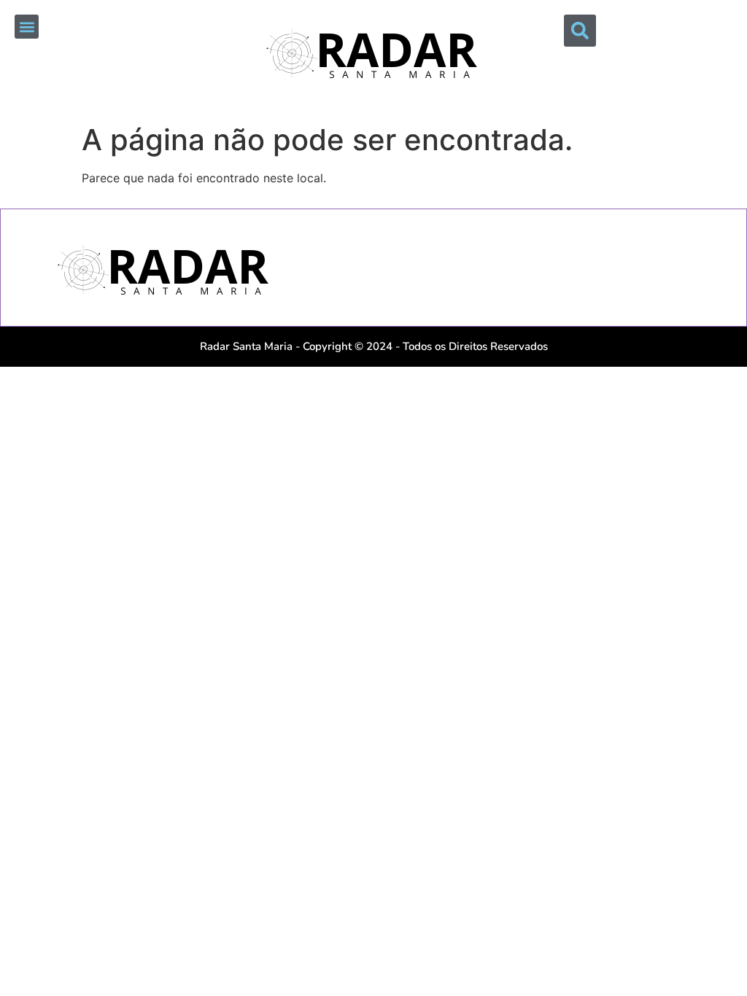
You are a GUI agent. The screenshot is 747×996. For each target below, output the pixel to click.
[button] (27, 27)
